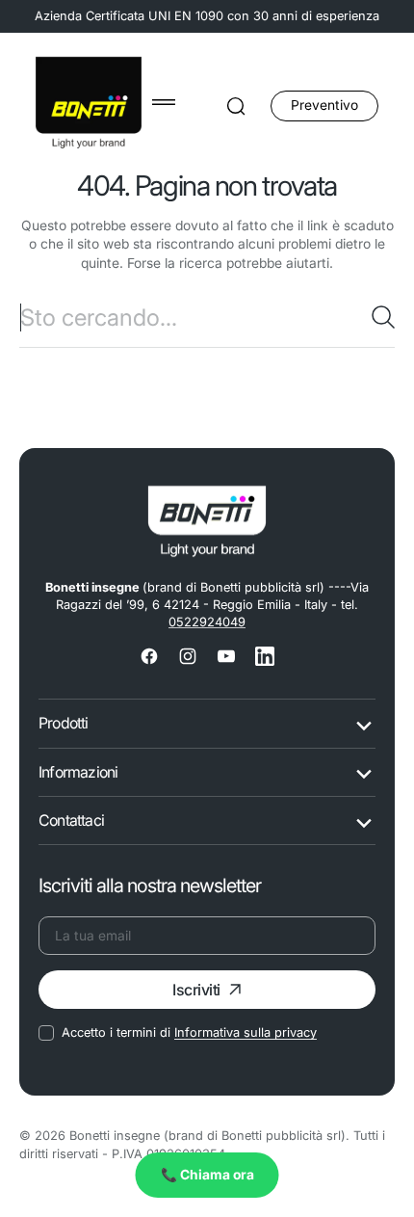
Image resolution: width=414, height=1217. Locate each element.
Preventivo (324, 105)
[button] (163, 102)
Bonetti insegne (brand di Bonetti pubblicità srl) (207, 1135)
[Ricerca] (383, 317)
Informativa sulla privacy (245, 1032)
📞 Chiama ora (207, 1174)
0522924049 (207, 622)
